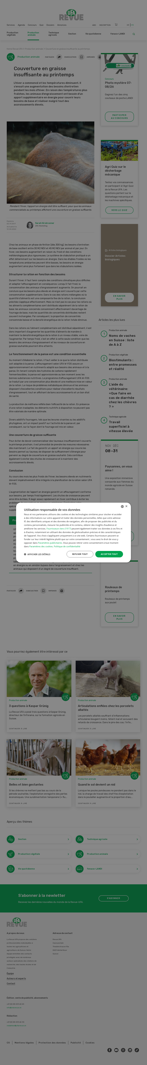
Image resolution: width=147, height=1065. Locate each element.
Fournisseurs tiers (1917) (59, 528)
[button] (37, 554)
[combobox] (122, 506)
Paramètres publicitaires (50, 542)
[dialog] (73, 532)
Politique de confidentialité (67, 546)
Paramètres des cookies (41, 546)
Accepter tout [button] (109, 554)
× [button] (126, 506)
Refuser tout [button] (80, 554)
